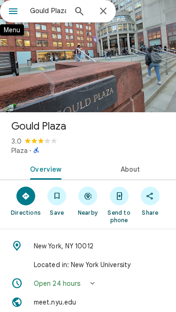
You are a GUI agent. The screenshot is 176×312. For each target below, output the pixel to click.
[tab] (44, 168)
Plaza (19, 150)
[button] (88, 283)
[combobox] (48, 10)
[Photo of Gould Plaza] (88, 56)
